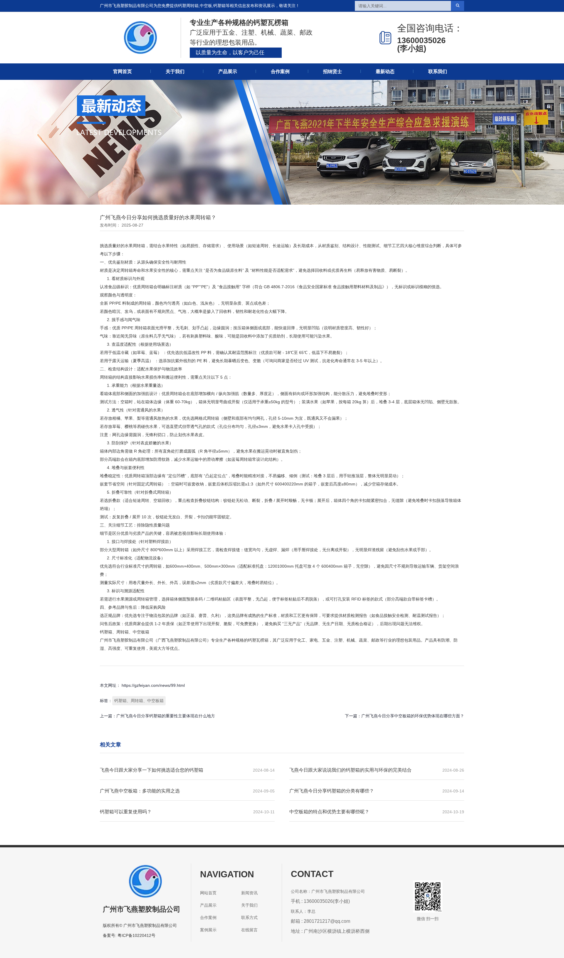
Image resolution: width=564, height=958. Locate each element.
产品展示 (227, 71)
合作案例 (280, 71)
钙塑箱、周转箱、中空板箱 (139, 700)
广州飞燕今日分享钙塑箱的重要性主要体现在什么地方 (165, 716)
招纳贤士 (332, 71)
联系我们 (437, 71)
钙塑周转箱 (188, 5)
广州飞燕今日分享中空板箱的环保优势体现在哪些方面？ (412, 716)
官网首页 (122, 71)
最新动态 (385, 71)
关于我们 (175, 71)
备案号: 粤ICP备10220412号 (129, 935)
